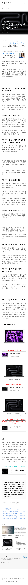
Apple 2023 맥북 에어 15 (14, 350)
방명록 (7, 8)
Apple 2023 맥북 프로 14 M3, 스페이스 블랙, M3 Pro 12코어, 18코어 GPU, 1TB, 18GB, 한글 (14, 422)
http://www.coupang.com (9, 40)
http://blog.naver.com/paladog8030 (12, 51)
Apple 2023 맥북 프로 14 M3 (14, 384)
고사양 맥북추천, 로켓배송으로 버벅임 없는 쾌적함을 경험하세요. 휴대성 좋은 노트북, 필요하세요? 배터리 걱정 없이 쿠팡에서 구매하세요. (14, 45)
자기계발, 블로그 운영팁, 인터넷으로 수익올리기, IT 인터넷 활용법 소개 (11, 558)
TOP (25, 579)
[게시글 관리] (9, 503)
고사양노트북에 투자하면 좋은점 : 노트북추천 (13, 467)
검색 (22, 3)
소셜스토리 (6, 3)
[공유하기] (7, 503)
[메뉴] (25, 3)
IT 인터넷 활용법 (7, 509)
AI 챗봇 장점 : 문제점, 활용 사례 (10, 511)
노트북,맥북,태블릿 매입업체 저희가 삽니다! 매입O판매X (9, 53)
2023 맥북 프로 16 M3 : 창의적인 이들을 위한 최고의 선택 (11, 519)
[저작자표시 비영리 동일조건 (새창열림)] (19, 503)
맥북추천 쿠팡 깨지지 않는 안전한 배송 (14, 43)
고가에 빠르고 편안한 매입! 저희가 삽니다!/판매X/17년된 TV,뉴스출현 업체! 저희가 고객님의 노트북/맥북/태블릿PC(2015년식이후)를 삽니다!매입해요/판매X (9, 56)
